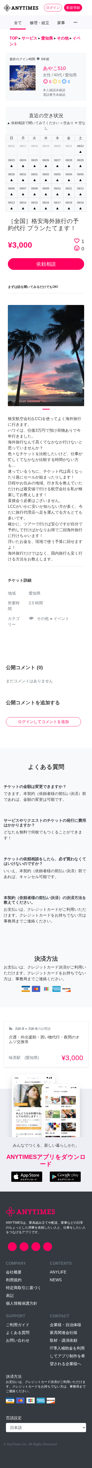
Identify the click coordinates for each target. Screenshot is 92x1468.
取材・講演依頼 (63, 1340)
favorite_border (77, 241)
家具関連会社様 (63, 1333)
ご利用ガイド (17, 1325)
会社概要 (14, 1272)
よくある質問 (17, 1333)
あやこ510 (54, 68)
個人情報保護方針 (21, 1303)
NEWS (56, 1280)
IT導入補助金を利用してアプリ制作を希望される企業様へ (67, 1356)
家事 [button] (61, 23)
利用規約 (14, 1280)
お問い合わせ (17, 1340)
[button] (13, 358)
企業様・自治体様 (65, 1325)
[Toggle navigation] (85, 8)
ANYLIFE (58, 1272)
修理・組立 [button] (39, 23)
